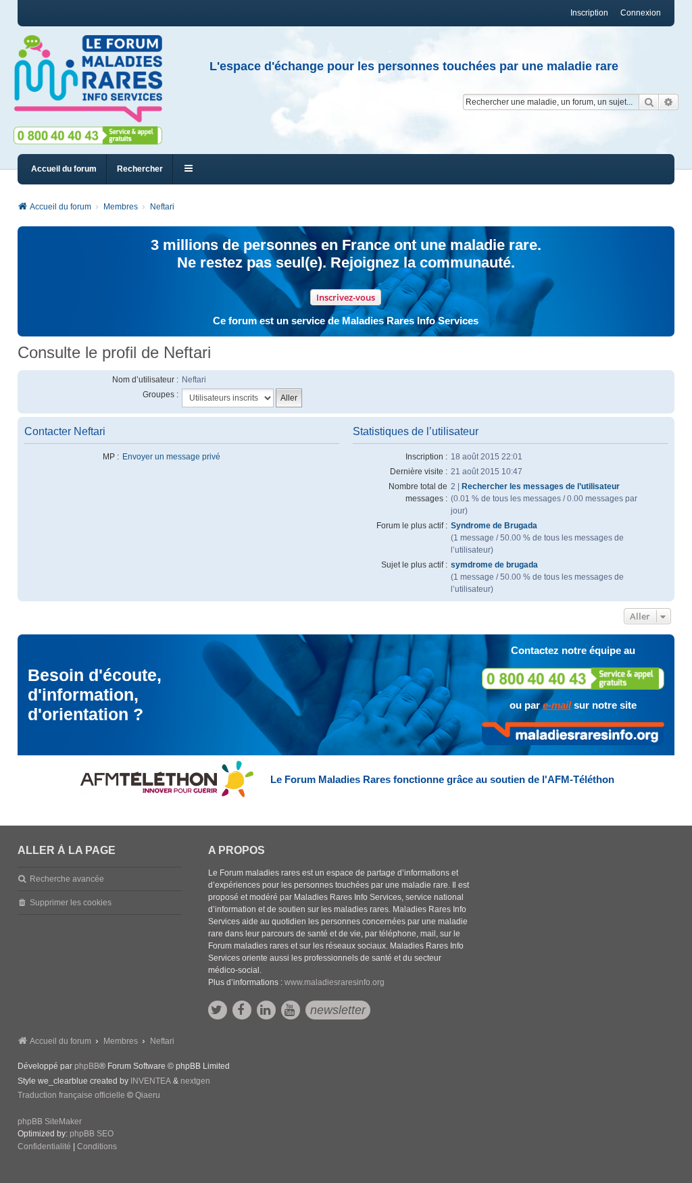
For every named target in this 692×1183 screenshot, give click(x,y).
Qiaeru (147, 1095)
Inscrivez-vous (345, 297)
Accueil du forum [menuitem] (64, 169)
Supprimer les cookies (71, 902)
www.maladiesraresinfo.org (335, 982)
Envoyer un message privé (171, 456)
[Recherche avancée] (668, 102)
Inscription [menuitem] (589, 13)
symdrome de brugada (494, 565)
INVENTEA (150, 1081)
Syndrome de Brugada (494, 525)
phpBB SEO (92, 1133)
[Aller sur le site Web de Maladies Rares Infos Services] (573, 733)
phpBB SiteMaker (50, 1121)
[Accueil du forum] (94, 79)
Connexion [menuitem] (640, 13)
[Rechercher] (649, 102)
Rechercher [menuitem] (140, 169)
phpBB (86, 1066)
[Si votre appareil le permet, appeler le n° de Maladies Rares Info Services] (573, 679)
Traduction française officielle (71, 1095)
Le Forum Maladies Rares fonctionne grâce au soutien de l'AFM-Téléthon (442, 779)
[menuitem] (44, 1147)
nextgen (195, 1081)
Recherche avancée (67, 879)
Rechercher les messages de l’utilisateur (541, 486)
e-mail (557, 705)
